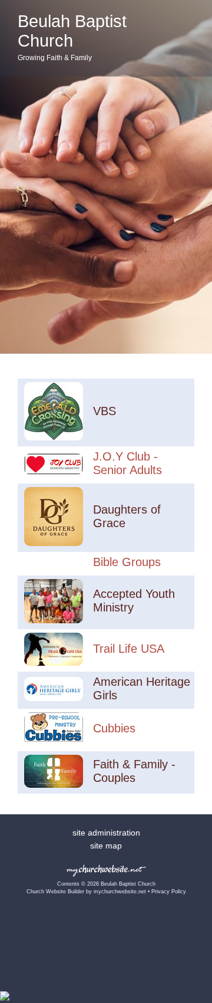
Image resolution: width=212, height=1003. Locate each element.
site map (106, 845)
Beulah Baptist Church (72, 31)
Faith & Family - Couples (134, 771)
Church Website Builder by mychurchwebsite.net (86, 892)
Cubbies (114, 728)
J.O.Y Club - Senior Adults (127, 463)
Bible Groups (127, 561)
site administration (106, 832)
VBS (104, 411)
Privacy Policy (168, 892)
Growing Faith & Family (55, 58)
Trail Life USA (128, 648)
